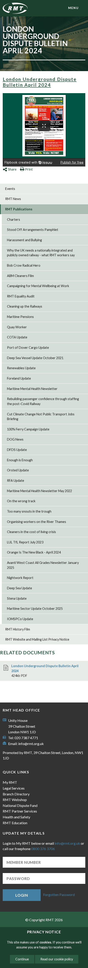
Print (29, 169)
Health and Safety (16, 817)
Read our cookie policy (56, 959)
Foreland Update (19, 378)
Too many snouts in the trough (29, 511)
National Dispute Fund (20, 805)
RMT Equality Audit (21, 296)
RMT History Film (17, 629)
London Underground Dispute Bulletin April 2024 (39, 82)
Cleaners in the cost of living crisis (31, 532)
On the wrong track (21, 501)
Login (21, 895)
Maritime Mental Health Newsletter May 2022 (39, 491)
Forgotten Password (59, 894)
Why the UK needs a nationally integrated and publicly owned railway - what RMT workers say (41, 252)
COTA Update (17, 337)
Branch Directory (16, 794)
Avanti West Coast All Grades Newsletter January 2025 (43, 565)
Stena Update (17, 598)
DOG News (15, 439)
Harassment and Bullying (24, 240)
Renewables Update (21, 368)
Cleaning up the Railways (24, 306)
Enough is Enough (20, 460)
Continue (22, 959)
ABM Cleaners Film (20, 276)
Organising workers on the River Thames (36, 522)
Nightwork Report (20, 578)
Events (10, 189)
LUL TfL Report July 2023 (25, 542)
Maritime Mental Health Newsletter (32, 389)
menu (73, 8)
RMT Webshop (15, 799)
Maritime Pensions (20, 317)
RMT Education (15, 823)
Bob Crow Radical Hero (23, 265)
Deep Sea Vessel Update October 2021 (35, 358)
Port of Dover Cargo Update (28, 347)
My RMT (10, 782)
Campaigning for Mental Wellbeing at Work (38, 286)
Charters (13, 219)
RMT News (13, 199)
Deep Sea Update (19, 588)
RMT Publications (18, 209)
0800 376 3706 (43, 848)
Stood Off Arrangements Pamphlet (32, 230)
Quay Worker (17, 327)
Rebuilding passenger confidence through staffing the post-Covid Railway (43, 401)
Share (12, 169)
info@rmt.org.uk (31, 743)
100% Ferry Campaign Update (28, 429)
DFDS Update (17, 450)
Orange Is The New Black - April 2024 (34, 552)
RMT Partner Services (20, 811)
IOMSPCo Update (20, 619)
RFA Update (15, 480)
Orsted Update (18, 470)
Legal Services (14, 788)
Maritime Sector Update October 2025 (35, 608)
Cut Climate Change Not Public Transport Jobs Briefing (40, 416)
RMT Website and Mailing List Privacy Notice (37, 639)
